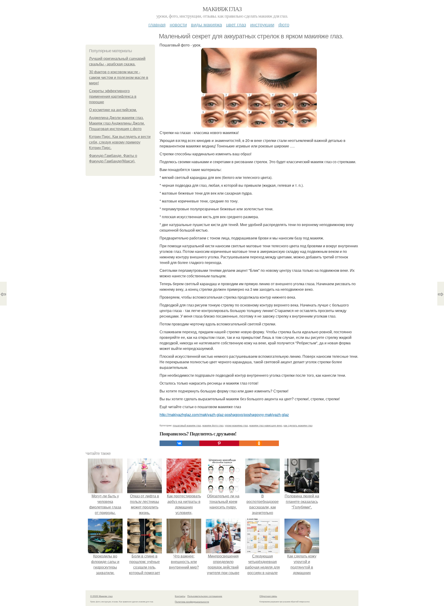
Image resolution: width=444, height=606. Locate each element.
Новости (178, 24)
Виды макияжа (206, 24)
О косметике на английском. (113, 110)
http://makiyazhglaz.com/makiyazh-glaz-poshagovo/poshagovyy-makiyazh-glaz (224, 414)
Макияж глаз (222, 9)
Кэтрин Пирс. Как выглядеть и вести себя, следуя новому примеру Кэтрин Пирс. (120, 142)
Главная (157, 24)
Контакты (180, 596)
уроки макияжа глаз (236, 425)
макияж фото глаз (212, 425)
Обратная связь (268, 596)
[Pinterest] (219, 443)
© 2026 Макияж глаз (101, 596)
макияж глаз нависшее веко (265, 425)
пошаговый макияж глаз (187, 425)
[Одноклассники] (259, 443)
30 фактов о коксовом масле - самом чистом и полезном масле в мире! (118, 77)
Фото (283, 24)
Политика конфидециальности (192, 601)
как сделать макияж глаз (298, 425)
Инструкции (262, 24)
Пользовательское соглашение (204, 596)
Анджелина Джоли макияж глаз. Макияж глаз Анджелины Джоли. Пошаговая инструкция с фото (117, 123)
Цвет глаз (236, 24)
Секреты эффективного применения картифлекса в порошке (112, 96)
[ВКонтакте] (179, 443)
